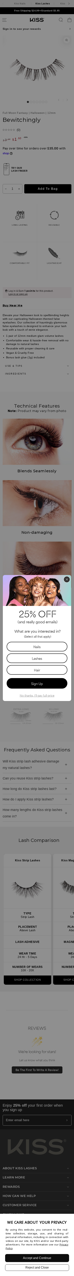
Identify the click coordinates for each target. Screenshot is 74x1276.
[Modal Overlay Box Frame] (37, 638)
